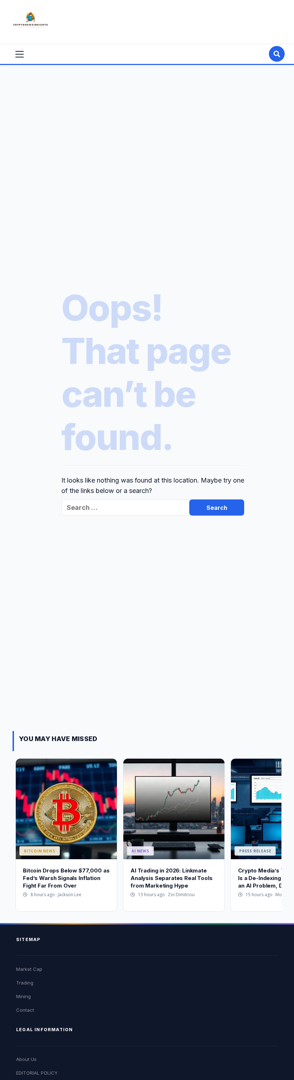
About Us (26, 1059)
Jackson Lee (69, 895)
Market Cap (29, 969)
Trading (24, 983)
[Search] (277, 54)
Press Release (255, 850)
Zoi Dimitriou (181, 895)
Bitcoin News (39, 850)
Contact (25, 1010)
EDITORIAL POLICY (37, 1073)
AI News (140, 850)
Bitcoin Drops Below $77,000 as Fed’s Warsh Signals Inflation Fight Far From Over (66, 878)
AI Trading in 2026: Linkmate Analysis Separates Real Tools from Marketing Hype (172, 878)
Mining (23, 996)
